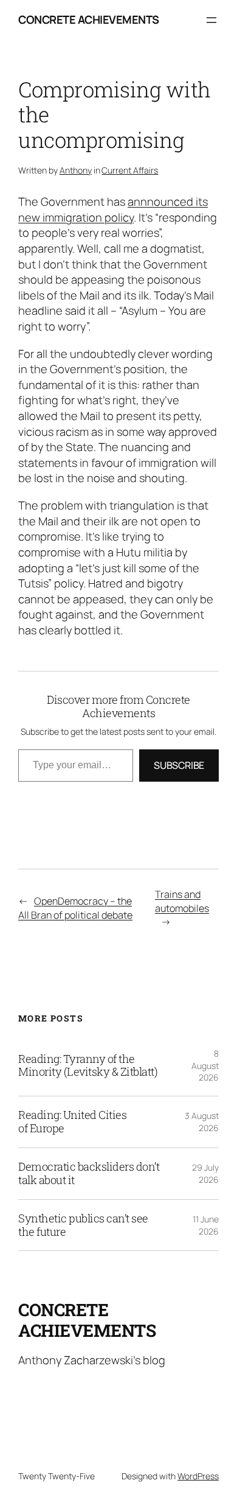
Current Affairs (129, 170)
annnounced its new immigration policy (113, 209)
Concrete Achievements (88, 19)
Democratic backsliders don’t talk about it (88, 1173)
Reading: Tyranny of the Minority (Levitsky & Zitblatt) (87, 1066)
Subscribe (179, 765)
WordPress (198, 1476)
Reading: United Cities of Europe (72, 1122)
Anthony (76, 170)
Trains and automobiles (182, 901)
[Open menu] (211, 20)
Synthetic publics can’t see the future (83, 1225)
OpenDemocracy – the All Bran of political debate (75, 908)
